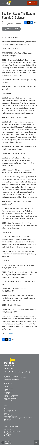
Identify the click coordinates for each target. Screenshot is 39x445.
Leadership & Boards (10, 410)
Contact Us (7, 421)
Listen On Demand (9, 391)
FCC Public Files (8, 430)
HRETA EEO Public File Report (12, 431)
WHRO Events (8, 394)
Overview (6, 409)
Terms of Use (7, 434)
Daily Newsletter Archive (10, 397)
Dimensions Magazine (10, 398)
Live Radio (6, 389)
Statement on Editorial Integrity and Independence (18, 418)
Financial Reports (9, 412)
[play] (3, 443)
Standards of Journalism (10, 416)
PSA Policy (7, 435)
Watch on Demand (9, 388)
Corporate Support (9, 415)
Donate (33, 3)
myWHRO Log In (8, 400)
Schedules (7, 392)
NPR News (10, 333)
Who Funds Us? (8, 419)
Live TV (6, 386)
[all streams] (36, 442)
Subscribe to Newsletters (11, 395)
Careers (6, 413)
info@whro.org (15, 379)
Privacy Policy (7, 433)
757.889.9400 (7, 379)
